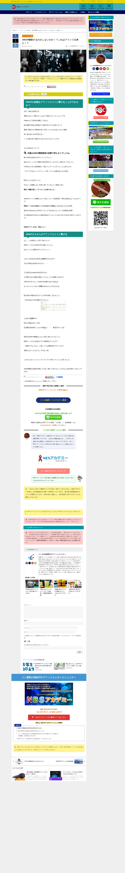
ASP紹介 (82, 12)
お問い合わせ (110, 1)
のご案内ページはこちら (50, 717)
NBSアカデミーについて (55, 471)
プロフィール (25, 22)
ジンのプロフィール (40, 12)
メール (27, 628)
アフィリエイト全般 (28, 35)
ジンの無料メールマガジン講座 (53, 400)
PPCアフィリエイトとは (55, 12)
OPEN (43, 94)
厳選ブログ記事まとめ (71, 12)
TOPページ (29, 12)
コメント (27, 605)
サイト (26, 632)
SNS (75, 20)
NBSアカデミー (101, 1)
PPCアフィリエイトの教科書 (88, 1)
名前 (26, 620)
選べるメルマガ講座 (93, 12)
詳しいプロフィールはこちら (101, 93)
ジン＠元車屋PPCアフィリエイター (76, 46)
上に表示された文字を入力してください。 (37, 645)
